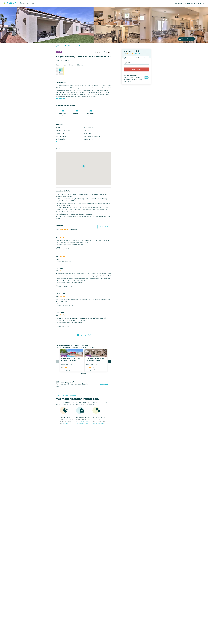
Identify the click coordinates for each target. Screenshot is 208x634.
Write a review (104, 226)
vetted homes (67, 423)
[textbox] (31, 3)
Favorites (194, 3)
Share (108, 52)
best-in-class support (98, 423)
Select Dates (136, 69)
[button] (136, 63)
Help (188, 3)
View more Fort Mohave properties (69, 46)
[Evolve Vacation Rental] (10, 4)
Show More (60, 98)
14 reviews (139, 54)
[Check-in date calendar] (125, 58)
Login (200, 3)
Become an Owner (180, 3)
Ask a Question (104, 384)
